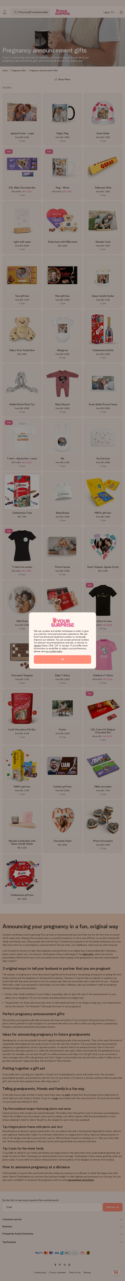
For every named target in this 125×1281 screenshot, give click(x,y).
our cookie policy (53, 651)
